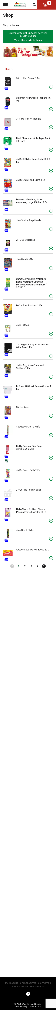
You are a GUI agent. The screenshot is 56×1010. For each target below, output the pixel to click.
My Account (11, 983)
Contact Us (44, 983)
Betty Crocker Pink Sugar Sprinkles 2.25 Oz (29, 447)
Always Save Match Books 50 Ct (33, 549)
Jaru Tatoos (22, 325)
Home (15, 25)
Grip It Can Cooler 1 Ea (28, 78)
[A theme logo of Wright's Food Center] (20, 4)
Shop (5, 25)
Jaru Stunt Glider (25, 530)
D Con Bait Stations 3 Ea (29, 305)
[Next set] (44, 566)
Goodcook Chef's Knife (28, 426)
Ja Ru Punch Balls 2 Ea (28, 470)
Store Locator (28, 983)
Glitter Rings (22, 407)
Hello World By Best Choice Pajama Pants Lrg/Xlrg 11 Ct (31, 510)
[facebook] (28, 994)
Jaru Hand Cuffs (24, 259)
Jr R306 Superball (25, 239)
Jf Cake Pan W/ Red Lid (28, 118)
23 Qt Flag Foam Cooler (28, 489)
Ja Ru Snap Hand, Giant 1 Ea (30, 180)
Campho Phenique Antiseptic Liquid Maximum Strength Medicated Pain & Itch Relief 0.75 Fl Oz (31, 283)
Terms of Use (37, 987)
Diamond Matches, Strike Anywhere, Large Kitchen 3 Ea (31, 201)
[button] (26, 53)
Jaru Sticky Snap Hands (28, 220)
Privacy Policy (20, 987)
